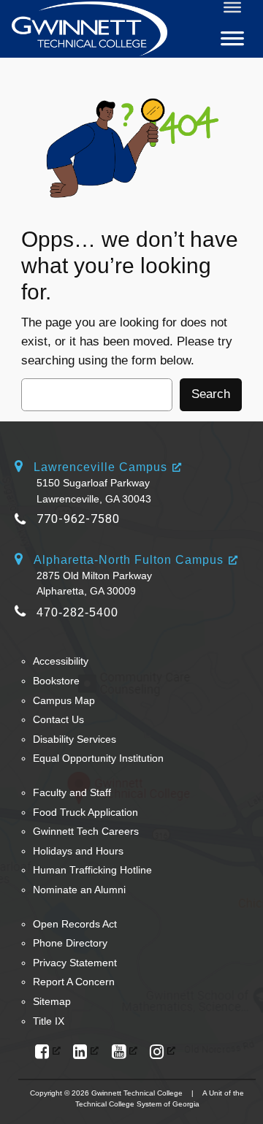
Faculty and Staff (72, 792)
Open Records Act (75, 924)
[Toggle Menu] (232, 7)
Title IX (48, 1021)
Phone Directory (70, 943)
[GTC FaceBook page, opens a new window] (48, 1052)
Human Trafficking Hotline (92, 870)
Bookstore (56, 681)
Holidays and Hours (78, 851)
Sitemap (52, 1001)
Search (210, 394)
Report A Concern (74, 981)
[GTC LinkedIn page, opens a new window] (86, 1052)
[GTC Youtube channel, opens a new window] (124, 1052)
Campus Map (64, 700)
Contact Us (58, 719)
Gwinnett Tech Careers (86, 831)
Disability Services (74, 739)
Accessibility (60, 661)
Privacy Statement (75, 962)
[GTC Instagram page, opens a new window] (162, 1052)
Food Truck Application (85, 812)
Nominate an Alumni (79, 889)
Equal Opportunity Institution (98, 758)
